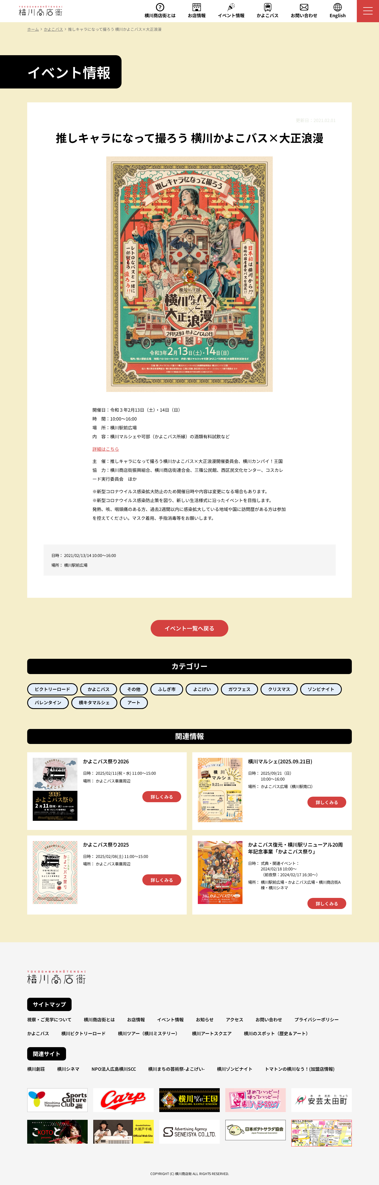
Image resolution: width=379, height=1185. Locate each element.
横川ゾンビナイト (234, 1068)
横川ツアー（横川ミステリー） (149, 1033)
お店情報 (136, 1019)
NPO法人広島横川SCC (114, 1068)
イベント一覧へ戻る (189, 628)
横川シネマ (68, 1068)
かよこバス (38, 1033)
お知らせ (205, 1019)
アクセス (234, 1019)
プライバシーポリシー (316, 1019)
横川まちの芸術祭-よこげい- (176, 1068)
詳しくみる (162, 796)
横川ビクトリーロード (83, 1033)
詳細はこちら (105, 448)
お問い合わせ (269, 1019)
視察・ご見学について (49, 1019)
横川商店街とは (99, 1019)
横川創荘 (36, 1068)
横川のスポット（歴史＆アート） (277, 1033)
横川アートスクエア (212, 1033)
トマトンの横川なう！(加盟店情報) (300, 1068)
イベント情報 (170, 1019)
